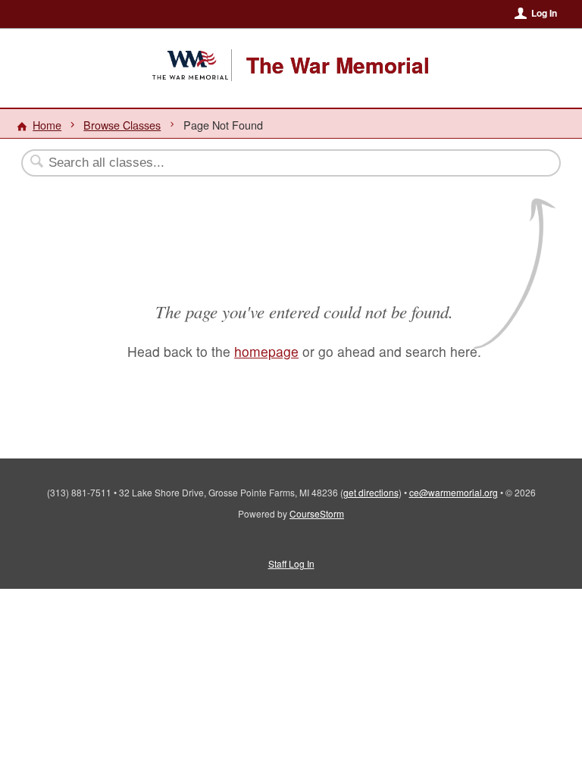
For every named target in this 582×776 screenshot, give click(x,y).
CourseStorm (316, 513)
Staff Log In (291, 563)
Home (47, 125)
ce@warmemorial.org (453, 492)
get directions (371, 492)
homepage (266, 351)
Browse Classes (122, 125)
